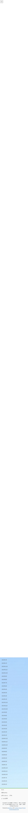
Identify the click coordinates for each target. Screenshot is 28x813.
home (2, 789)
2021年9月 (4, 712)
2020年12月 (5, 738)
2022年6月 (4, 686)
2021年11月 (4, 705)
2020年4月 (4, 758)
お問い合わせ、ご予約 (6, 795)
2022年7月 (4, 682)
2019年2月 (4, 784)
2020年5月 (4, 754)
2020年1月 (4, 764)
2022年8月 (4, 679)
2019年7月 (4, 777)
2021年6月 (4, 718)
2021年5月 (4, 722)
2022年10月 (5, 673)
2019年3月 (4, 781)
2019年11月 (4, 771)
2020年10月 (5, 745)
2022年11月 (4, 669)
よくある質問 (4, 798)
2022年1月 (4, 699)
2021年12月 (5, 702)
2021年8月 (4, 715)
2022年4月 (4, 689)
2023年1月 (4, 663)
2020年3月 (4, 761)
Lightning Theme (18, 808)
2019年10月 (5, 774)
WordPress (10, 808)
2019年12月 (5, 768)
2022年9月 (4, 676)
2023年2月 (4, 660)
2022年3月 (4, 692)
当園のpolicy (4, 792)
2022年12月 (5, 666)
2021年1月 (4, 735)
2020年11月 (4, 741)
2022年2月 (4, 696)
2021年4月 (4, 725)
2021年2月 (4, 732)
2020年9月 (4, 748)
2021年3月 (4, 728)
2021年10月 (5, 709)
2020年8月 (4, 751)
